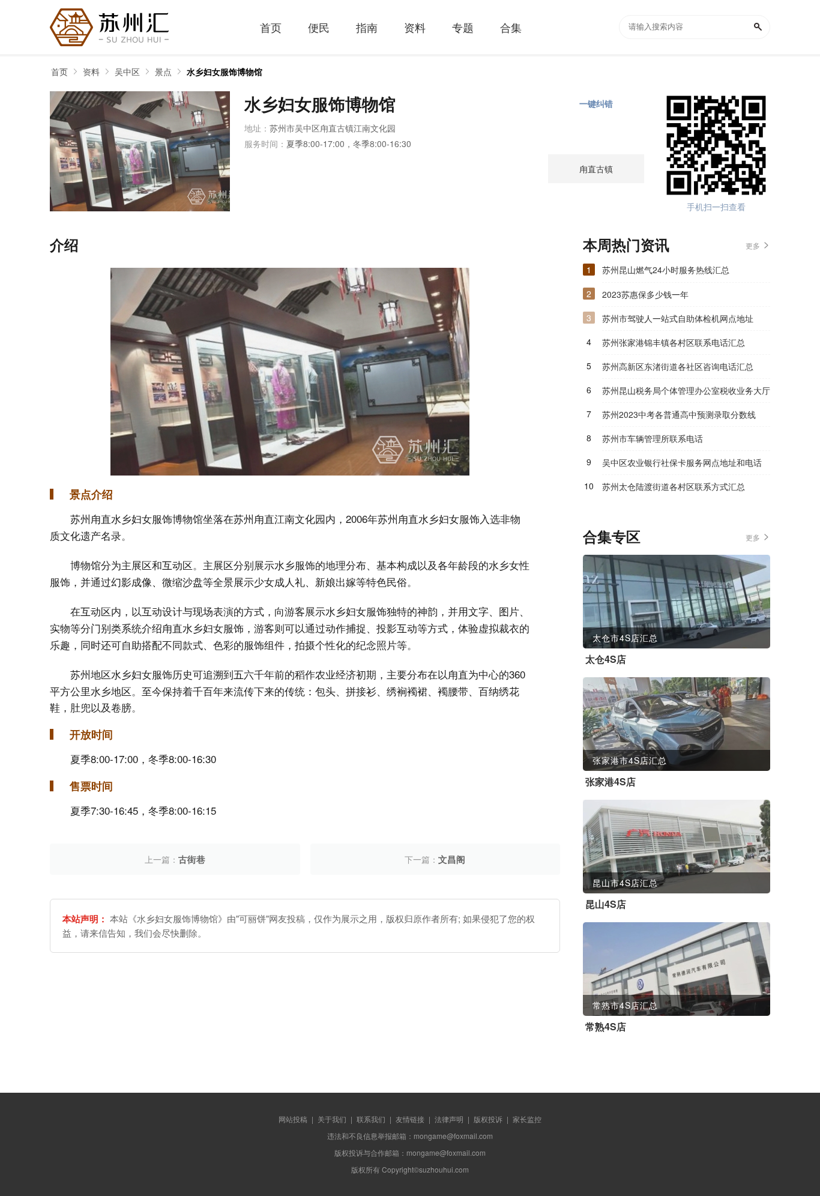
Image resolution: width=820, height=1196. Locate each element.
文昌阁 (451, 859)
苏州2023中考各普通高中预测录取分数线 (679, 414)
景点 (163, 71)
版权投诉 (488, 1119)
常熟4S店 (605, 1027)
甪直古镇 (596, 169)
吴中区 (127, 71)
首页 (59, 71)
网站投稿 (293, 1119)
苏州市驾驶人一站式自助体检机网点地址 (677, 318)
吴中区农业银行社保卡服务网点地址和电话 (682, 462)
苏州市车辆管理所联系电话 (652, 438)
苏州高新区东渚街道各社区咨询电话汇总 (677, 366)
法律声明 (449, 1119)
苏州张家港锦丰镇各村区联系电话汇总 (673, 342)
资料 (91, 71)
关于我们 (332, 1119)
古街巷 (191, 859)
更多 (753, 245)
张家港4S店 (610, 782)
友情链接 (410, 1119)
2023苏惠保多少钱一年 (645, 294)
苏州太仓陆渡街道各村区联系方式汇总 (673, 486)
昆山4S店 (605, 904)
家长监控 (527, 1119)
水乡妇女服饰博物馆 (224, 71)
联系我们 (371, 1119)
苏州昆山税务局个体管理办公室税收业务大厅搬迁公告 (686, 393)
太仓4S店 (605, 659)
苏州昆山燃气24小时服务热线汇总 (665, 270)
